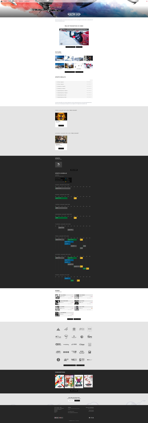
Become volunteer (91, 410)
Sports (57, 158)
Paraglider (58, 165)
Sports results (60, 77)
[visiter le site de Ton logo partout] (66, 360)
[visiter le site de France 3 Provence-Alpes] (90, 360)
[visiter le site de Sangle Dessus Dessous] (58, 360)
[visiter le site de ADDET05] (90, 329)
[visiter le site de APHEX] (82, 329)
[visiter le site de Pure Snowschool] (58, 337)
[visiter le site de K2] (58, 329)
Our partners (56, 411)
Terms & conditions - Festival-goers (59, 408)
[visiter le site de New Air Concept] (74, 329)
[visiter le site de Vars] (90, 337)
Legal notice (55, 410)
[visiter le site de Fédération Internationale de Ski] (66, 329)
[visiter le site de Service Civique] (82, 360)
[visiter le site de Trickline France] (82, 337)
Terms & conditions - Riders (58, 407)
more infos (61, 125)
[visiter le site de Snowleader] (58, 352)
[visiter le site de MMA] (66, 352)
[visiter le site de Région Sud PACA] (74, 352)
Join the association (91, 411)
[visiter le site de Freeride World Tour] (58, 344)
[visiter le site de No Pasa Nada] (90, 344)
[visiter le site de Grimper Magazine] (82, 344)
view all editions (74, 390)
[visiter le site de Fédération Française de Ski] (66, 337)
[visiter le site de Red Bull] (82, 352)
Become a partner (80, 365)
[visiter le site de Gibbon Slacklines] (74, 344)
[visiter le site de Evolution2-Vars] (66, 344)
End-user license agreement (58, 409)
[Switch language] (147, 1)
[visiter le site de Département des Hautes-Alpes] (74, 337)
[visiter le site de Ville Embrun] (90, 352)
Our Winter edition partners (69, 365)
